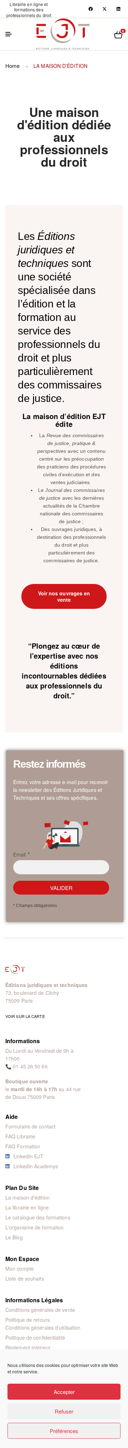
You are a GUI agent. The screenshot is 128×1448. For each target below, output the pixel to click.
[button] (28, 9)
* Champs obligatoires (35, 905)
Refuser (64, 1411)
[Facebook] (90, 9)
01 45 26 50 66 (30, 1066)
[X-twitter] (104, 9)
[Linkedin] (118, 9)
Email (19, 854)
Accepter (64, 1391)
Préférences (64, 1430)
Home (12, 65)
